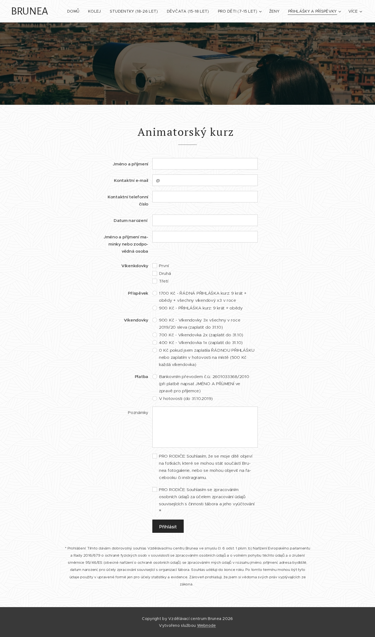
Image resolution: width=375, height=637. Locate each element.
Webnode (206, 625)
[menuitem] (75, 11)
